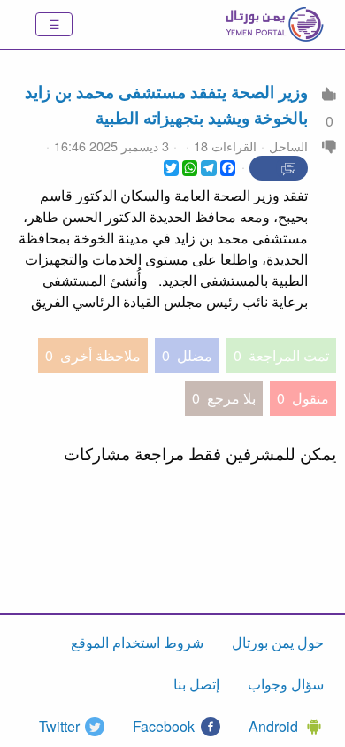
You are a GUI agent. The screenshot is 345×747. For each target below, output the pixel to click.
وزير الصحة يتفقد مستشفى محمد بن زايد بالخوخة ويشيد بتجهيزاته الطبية (166, 104)
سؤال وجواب (286, 684)
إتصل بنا (196, 684)
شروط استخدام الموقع (137, 642)
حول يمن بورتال (278, 642)
